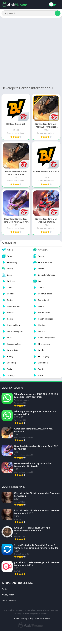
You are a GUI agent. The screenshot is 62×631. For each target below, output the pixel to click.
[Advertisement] (31, 51)
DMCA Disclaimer (9, 600)
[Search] (57, 13)
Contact (5, 589)
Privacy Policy (8, 594)
